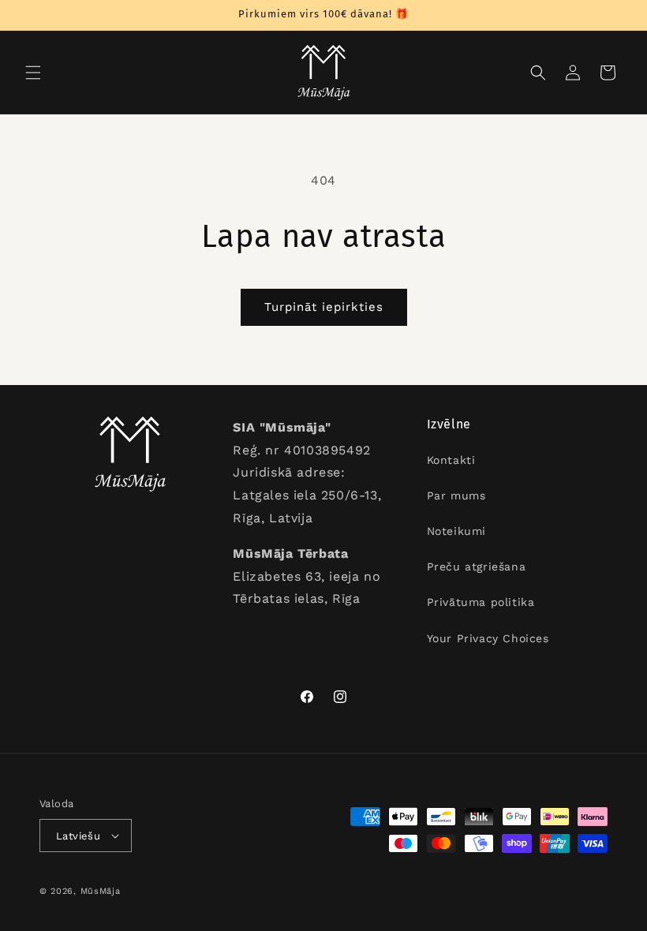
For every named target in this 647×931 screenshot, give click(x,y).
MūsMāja (100, 891)
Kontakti (451, 460)
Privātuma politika (481, 602)
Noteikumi (456, 531)
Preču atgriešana (476, 566)
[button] (33, 72)
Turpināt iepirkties (323, 307)
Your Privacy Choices (488, 638)
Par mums (456, 495)
